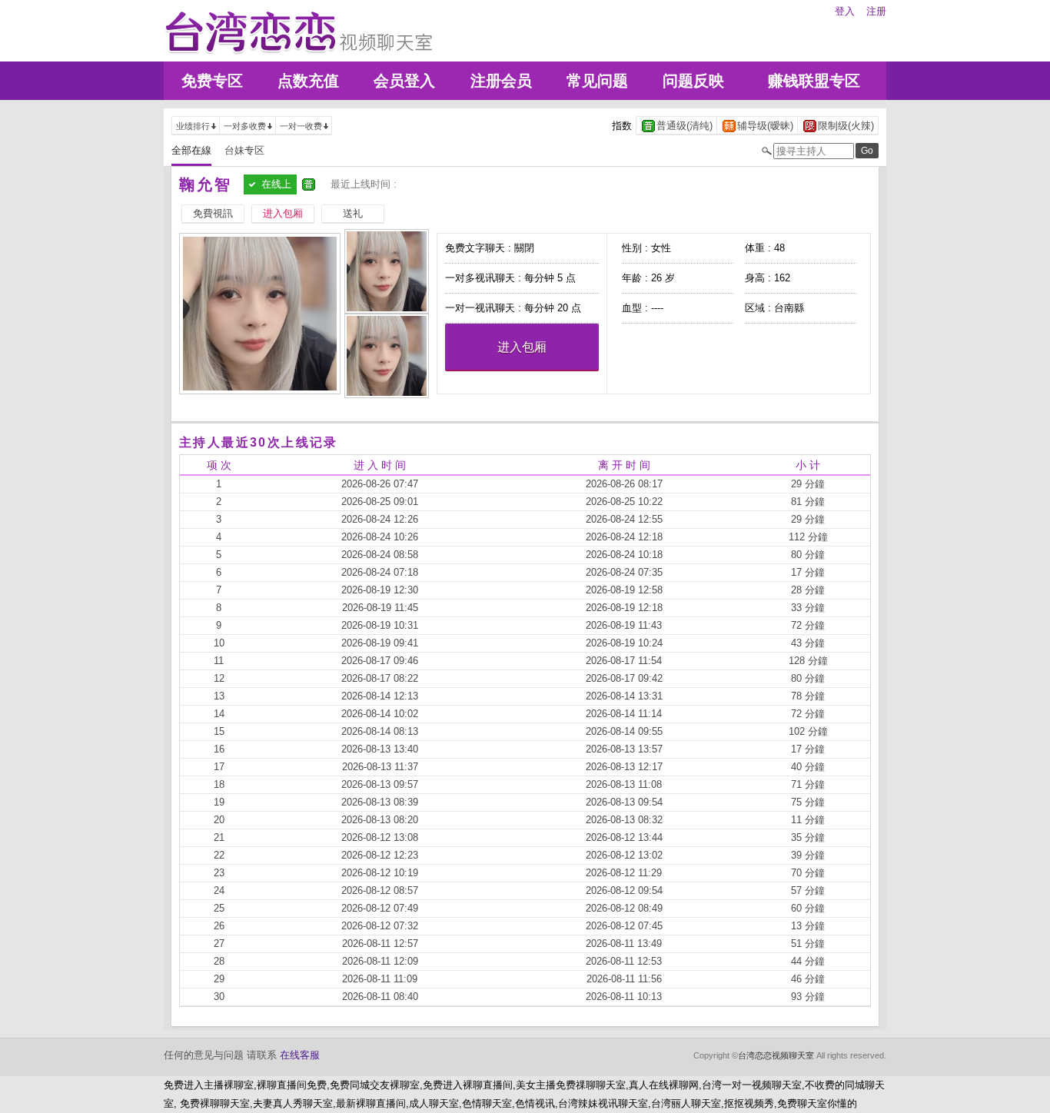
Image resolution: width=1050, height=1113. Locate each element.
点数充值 (308, 80)
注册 (876, 11)
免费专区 (212, 80)
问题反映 (693, 80)
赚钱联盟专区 (814, 80)
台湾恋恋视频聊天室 (776, 1055)
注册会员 (501, 80)
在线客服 (300, 1055)
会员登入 (404, 80)
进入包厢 (522, 347)
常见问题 (597, 80)
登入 (845, 11)
